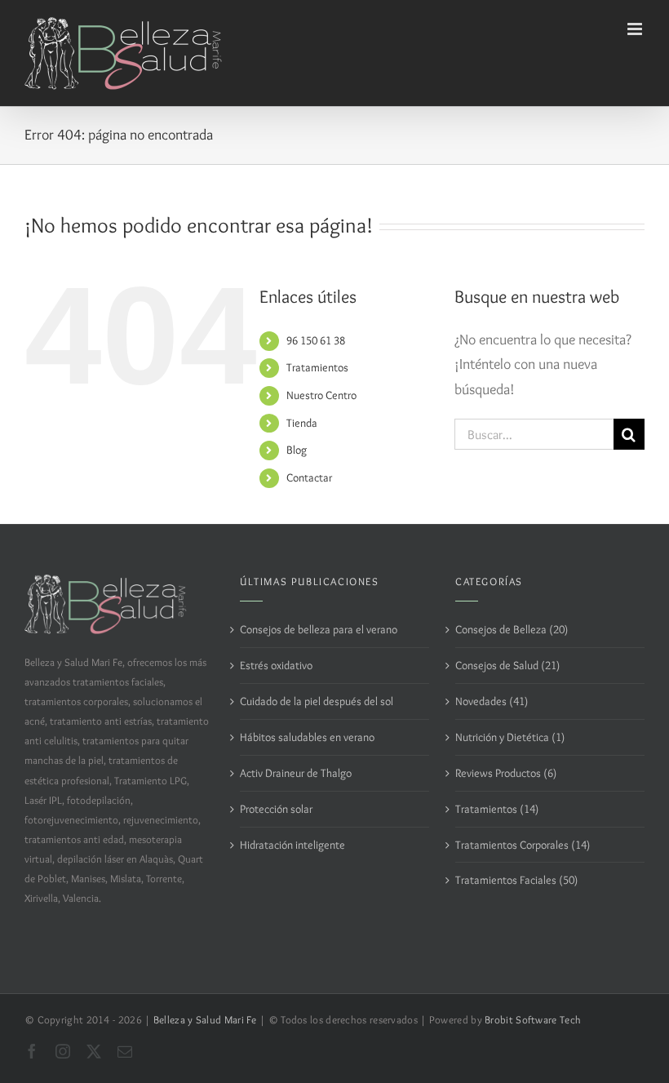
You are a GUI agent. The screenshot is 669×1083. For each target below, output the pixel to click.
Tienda (301, 422)
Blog (296, 449)
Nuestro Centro (321, 395)
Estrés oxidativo (276, 665)
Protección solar (276, 808)
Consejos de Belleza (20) (511, 629)
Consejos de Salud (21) (507, 665)
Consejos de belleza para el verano (318, 629)
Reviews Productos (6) (505, 772)
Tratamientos (317, 367)
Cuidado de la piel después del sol (316, 701)
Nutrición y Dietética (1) (510, 736)
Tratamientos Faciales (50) (516, 879)
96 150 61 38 (315, 340)
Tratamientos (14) (496, 808)
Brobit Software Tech (533, 1020)
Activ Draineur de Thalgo (296, 772)
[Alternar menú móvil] (636, 29)
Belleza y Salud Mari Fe (205, 1020)
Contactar (309, 477)
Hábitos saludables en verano (307, 736)
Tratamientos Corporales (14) (522, 844)
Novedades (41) (491, 701)
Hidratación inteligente (292, 844)
